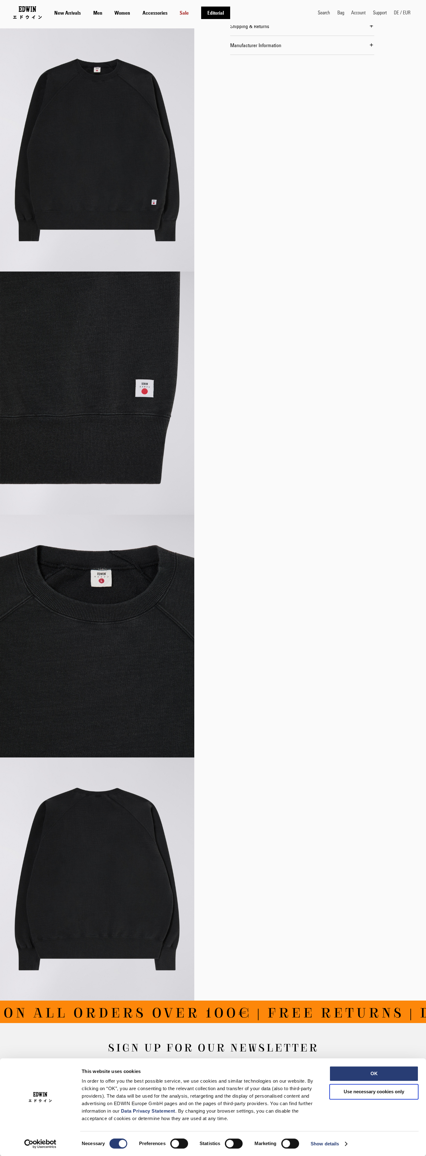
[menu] (142, 12)
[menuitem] (67, 13)
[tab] (179, 12)
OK (374, 1073)
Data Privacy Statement (148, 1111)
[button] (402, 12)
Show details (325, 1143)
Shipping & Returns (249, 26)
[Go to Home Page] (27, 12)
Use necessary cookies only (374, 1091)
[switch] (179, 1144)
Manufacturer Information (255, 45)
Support (380, 12)
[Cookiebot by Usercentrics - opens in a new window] (40, 1144)
